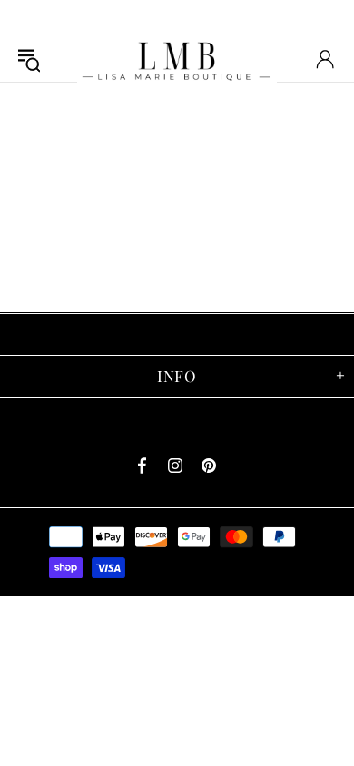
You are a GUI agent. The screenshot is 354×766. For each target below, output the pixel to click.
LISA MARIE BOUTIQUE (177, 58)
